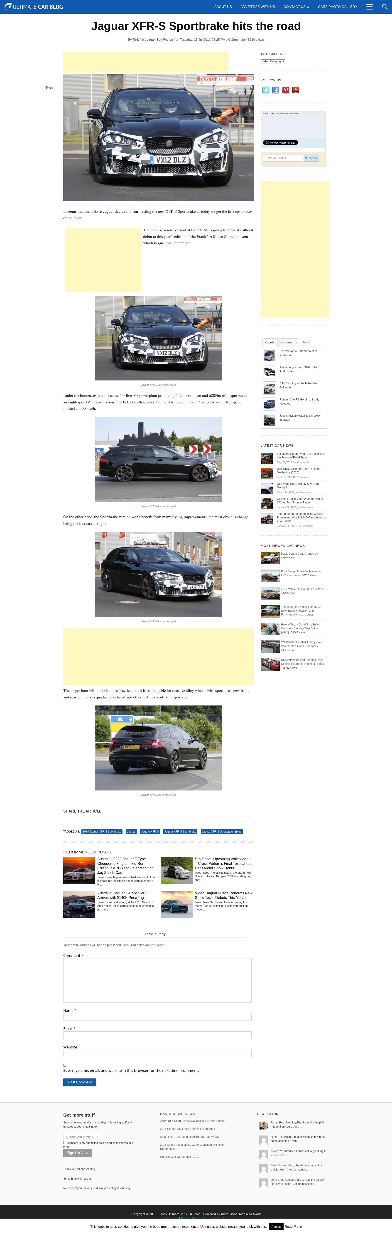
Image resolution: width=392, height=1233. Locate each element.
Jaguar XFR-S (150, 831)
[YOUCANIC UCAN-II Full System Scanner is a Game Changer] (270, 646)
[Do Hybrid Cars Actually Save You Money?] (267, 488)
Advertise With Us (257, 7)
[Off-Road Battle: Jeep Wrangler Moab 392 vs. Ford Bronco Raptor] (267, 503)
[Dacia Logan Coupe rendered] (270, 558)
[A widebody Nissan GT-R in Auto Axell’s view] (270, 371)
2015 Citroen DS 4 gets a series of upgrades (187, 1128)
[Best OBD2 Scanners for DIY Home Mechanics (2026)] (267, 473)
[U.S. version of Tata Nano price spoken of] (270, 355)
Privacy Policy (191, 1218)
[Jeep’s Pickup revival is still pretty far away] (270, 420)
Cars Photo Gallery (337, 7)
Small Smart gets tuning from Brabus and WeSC (189, 1136)
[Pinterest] (285, 90)
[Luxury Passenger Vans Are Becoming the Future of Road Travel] (267, 458)
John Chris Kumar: (282, 1179)
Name (69, 1010)
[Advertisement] (145, 62)
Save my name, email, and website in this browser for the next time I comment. (131, 1070)
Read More (293, 1226)
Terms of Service (215, 1218)
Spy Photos (165, 39)
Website (70, 1047)
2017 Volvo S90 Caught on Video (301, 589)
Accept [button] (276, 1226)
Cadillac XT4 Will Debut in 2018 (179, 1156)
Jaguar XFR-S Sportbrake (180, 831)
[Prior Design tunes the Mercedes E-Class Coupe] (270, 575)
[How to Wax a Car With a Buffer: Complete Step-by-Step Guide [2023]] (270, 628)
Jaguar (150, 39)
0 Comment (236, 39)
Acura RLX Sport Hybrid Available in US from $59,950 (193, 1121)
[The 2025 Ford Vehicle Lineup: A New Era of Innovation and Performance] (270, 611)
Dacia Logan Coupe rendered (299, 553)
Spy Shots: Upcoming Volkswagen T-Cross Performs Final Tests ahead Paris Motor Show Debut (223, 863)
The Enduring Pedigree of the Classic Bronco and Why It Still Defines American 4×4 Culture (302, 517)
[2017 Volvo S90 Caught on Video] (270, 593)
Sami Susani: (279, 1165)
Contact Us (295, 7)
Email (69, 1028)
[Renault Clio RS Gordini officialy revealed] (270, 403)
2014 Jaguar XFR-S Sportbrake (102, 831)
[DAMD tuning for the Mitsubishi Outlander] (270, 387)
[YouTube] (295, 90)
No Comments (301, 462)
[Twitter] (265, 90)
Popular (270, 342)
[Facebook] (275, 90)
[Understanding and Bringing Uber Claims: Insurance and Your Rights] (270, 664)
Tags (305, 342)
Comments (289, 342)
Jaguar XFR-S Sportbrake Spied (222, 831)
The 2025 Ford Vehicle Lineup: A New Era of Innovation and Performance (301, 610)
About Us (223, 7)
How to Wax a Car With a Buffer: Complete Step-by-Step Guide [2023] (300, 628)
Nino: (274, 1136)
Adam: (275, 1151)
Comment (73, 955)
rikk (136, 39)
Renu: (274, 1122)
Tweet (50, 87)
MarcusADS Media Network (241, 1214)
